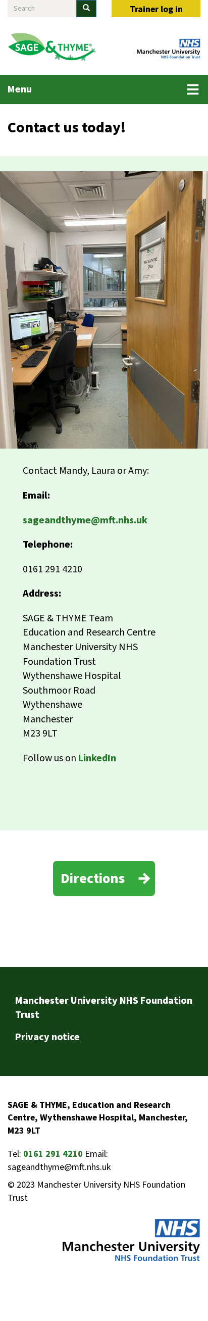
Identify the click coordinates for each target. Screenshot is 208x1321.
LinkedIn (97, 758)
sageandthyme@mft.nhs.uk (85, 520)
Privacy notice (47, 1037)
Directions (93, 878)
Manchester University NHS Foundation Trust (103, 1008)
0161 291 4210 (53, 1154)
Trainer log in (156, 9)
